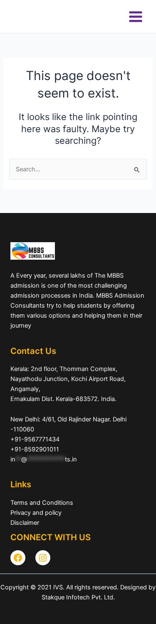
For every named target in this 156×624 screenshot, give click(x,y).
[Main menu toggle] (136, 17)
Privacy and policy (36, 512)
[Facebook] (17, 557)
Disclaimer (24, 522)
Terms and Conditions (41, 502)
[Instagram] (42, 557)
